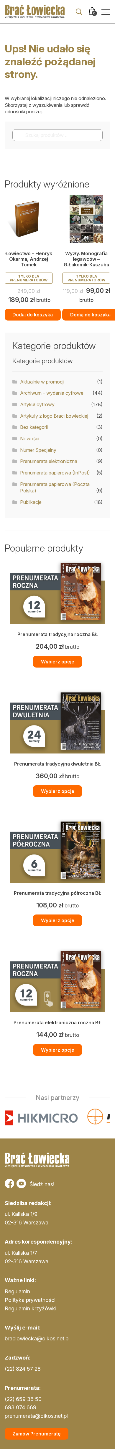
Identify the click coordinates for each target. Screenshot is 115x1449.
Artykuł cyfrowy (37, 404)
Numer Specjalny (38, 450)
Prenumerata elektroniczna (48, 461)
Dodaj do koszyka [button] (32, 315)
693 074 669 (20, 1407)
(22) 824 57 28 (23, 1369)
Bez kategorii (34, 427)
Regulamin (17, 1291)
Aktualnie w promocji (42, 382)
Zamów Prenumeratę (36, 1434)
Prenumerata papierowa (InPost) (55, 473)
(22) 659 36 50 (23, 1399)
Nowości (29, 438)
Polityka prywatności (30, 1300)
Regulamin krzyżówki (30, 1308)
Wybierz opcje (57, 662)
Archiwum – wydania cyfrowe (51, 393)
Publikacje (31, 502)
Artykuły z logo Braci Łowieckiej (54, 416)
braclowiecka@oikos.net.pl (37, 1338)
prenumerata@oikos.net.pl (36, 1416)
